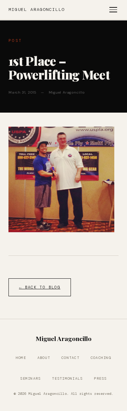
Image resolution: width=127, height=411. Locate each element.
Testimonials (67, 378)
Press (100, 378)
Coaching (101, 357)
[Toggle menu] (113, 10)
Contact (70, 357)
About (43, 357)
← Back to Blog (39, 287)
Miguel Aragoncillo (36, 9)
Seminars (30, 378)
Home (21, 357)
